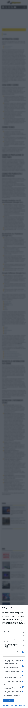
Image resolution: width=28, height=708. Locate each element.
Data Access (14, 705)
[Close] (25, 608)
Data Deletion (6, 705)
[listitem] (14, 632)
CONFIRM (8, 700)
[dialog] (14, 656)
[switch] (23, 635)
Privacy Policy (22, 705)
